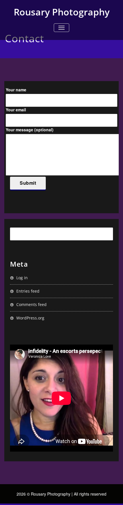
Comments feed (31, 304)
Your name (16, 89)
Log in (22, 277)
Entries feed (27, 291)
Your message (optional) (29, 129)
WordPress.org (30, 318)
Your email (16, 109)
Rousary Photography (62, 12)
